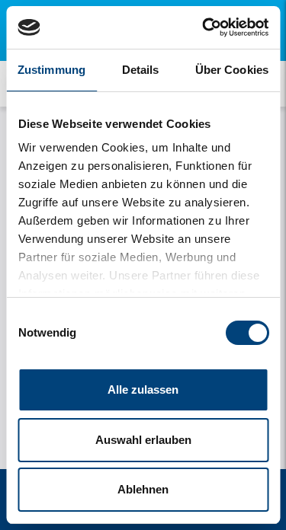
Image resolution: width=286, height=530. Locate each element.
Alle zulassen (143, 389)
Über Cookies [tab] (231, 69)
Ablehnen (143, 489)
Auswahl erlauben (143, 439)
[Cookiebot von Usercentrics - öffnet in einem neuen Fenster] (203, 27)
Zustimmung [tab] (51, 69)
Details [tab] (140, 69)
